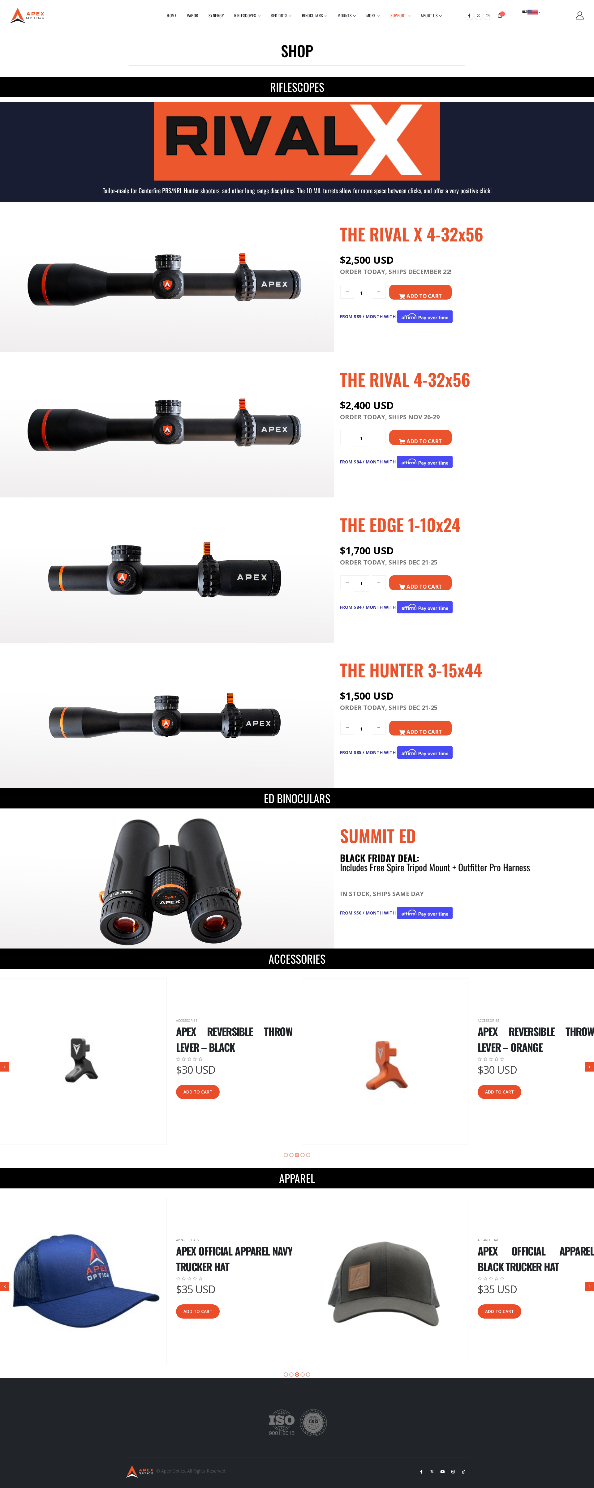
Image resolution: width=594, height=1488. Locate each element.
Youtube (442, 1471)
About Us (429, 15)
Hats (195, 1240)
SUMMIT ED (378, 835)
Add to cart (197, 1092)
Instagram (453, 1471)
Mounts (344, 15)
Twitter (432, 1471)
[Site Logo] (28, 15)
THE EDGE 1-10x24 (400, 524)
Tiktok (463, 1471)
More (371, 15)
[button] (4, 1067)
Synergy (216, 15)
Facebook (421, 1471)
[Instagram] (488, 15)
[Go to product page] (83, 1061)
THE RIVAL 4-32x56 (405, 379)
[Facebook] (469, 15)
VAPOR (192, 15)
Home (172, 15)
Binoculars (312, 15)
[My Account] (580, 15)
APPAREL (297, 1178)
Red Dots (279, 15)
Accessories (186, 1020)
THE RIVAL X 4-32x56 (411, 233)
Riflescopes (245, 15)
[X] (478, 15)
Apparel (182, 1240)
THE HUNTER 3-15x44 (411, 669)
